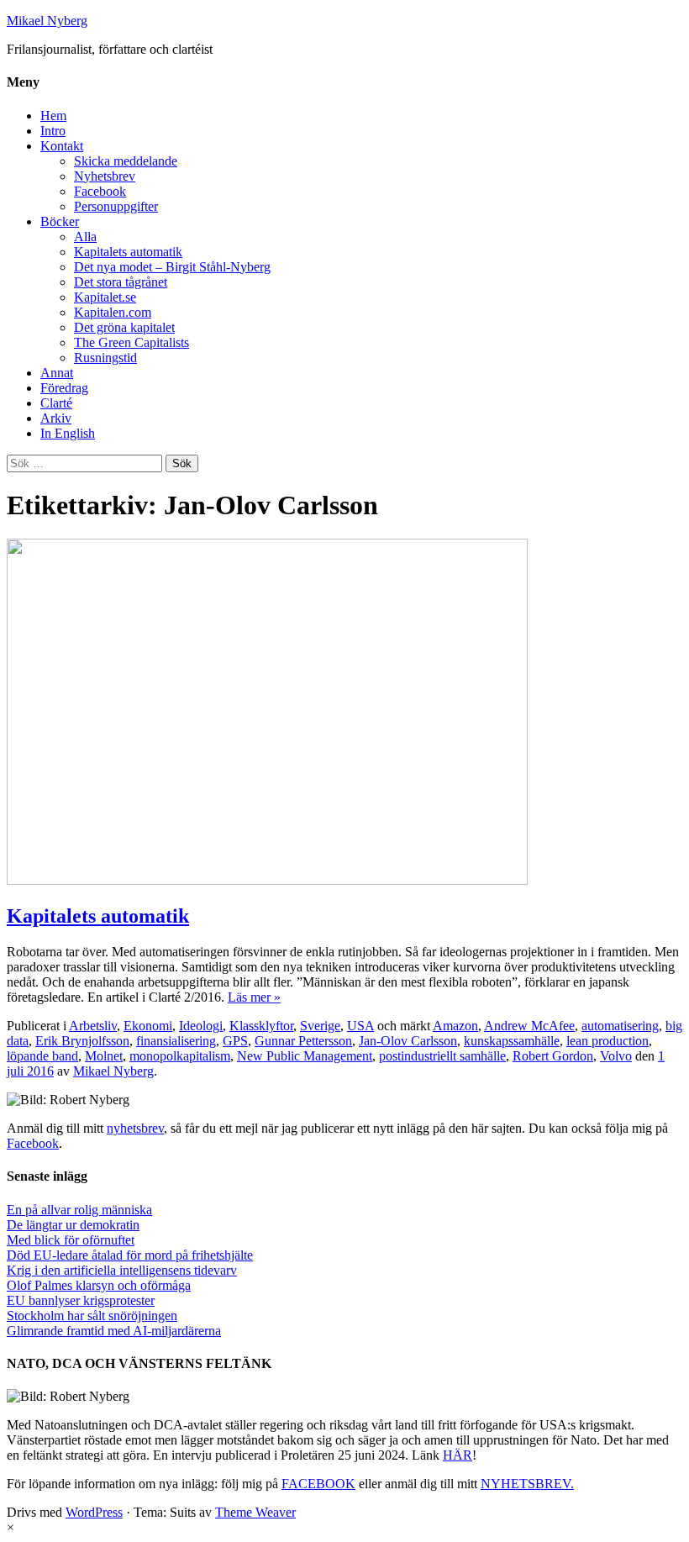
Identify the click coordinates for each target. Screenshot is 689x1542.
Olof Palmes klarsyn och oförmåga (99, 1285)
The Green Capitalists (131, 342)
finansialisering (176, 1041)
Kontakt (61, 146)
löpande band (42, 1056)
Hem (53, 115)
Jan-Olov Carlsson (408, 1041)
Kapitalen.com (112, 312)
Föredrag (64, 388)
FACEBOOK (318, 1483)
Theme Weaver (255, 1512)
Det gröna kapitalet (124, 327)
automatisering (620, 1025)
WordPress (94, 1512)
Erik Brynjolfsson (82, 1041)
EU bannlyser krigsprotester (81, 1300)
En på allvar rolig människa (79, 1210)
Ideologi (201, 1025)
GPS (235, 1041)
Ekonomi (148, 1025)
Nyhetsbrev (104, 176)
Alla (85, 236)
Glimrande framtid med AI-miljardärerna (114, 1331)
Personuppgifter (116, 206)
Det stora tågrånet (120, 282)
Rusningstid (105, 357)
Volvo (616, 1056)
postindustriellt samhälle (442, 1056)
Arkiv (55, 418)
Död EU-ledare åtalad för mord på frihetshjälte (130, 1255)
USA (360, 1025)
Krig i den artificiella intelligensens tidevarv (122, 1270)
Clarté (56, 403)
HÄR (457, 1455)
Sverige (320, 1025)
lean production (607, 1041)
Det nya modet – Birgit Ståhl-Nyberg (172, 267)
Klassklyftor (261, 1025)
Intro (53, 131)
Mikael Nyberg (47, 20)
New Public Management (304, 1056)
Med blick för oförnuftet (70, 1240)
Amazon (455, 1025)
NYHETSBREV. (527, 1483)
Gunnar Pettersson (303, 1041)
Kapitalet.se (105, 297)
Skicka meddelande (125, 161)
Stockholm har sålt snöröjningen (92, 1315)
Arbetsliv (93, 1025)
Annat (56, 373)
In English (67, 433)
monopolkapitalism (179, 1056)
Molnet (104, 1056)
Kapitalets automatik (128, 252)
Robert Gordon (553, 1056)
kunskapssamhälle (512, 1041)
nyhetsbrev (135, 1128)
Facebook (100, 191)
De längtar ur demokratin (73, 1225)
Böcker (59, 221)
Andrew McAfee (529, 1025)
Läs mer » (254, 997)
